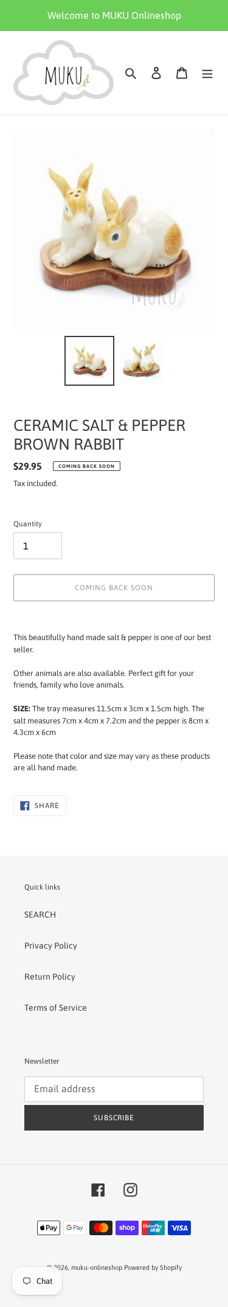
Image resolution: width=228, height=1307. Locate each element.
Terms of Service (55, 1007)
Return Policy (49, 976)
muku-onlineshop (96, 1267)
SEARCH (40, 914)
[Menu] (207, 72)
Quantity (27, 524)
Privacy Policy (50, 945)
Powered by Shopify (153, 1267)
